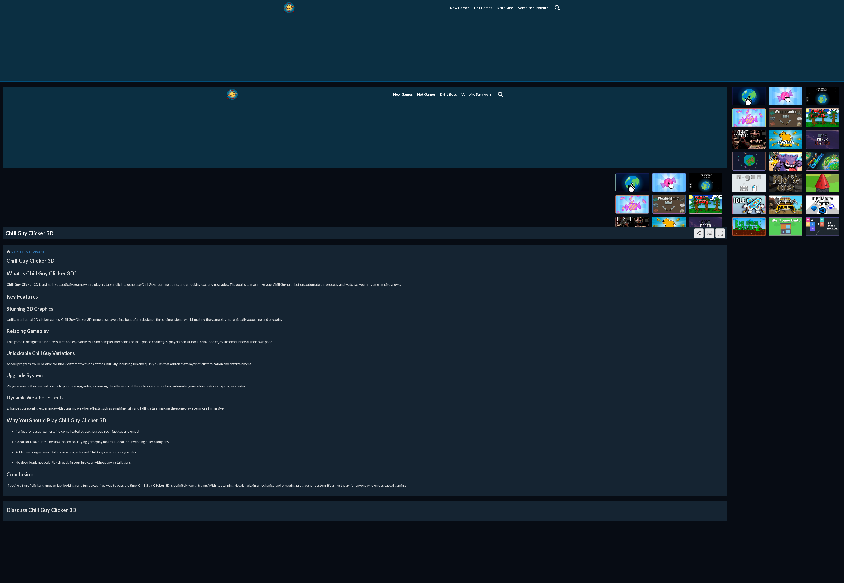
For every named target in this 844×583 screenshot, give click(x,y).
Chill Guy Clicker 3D (30, 252)
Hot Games (483, 7)
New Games (459, 7)
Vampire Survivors (533, 7)
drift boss (505, 7)
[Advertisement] (422, 48)
